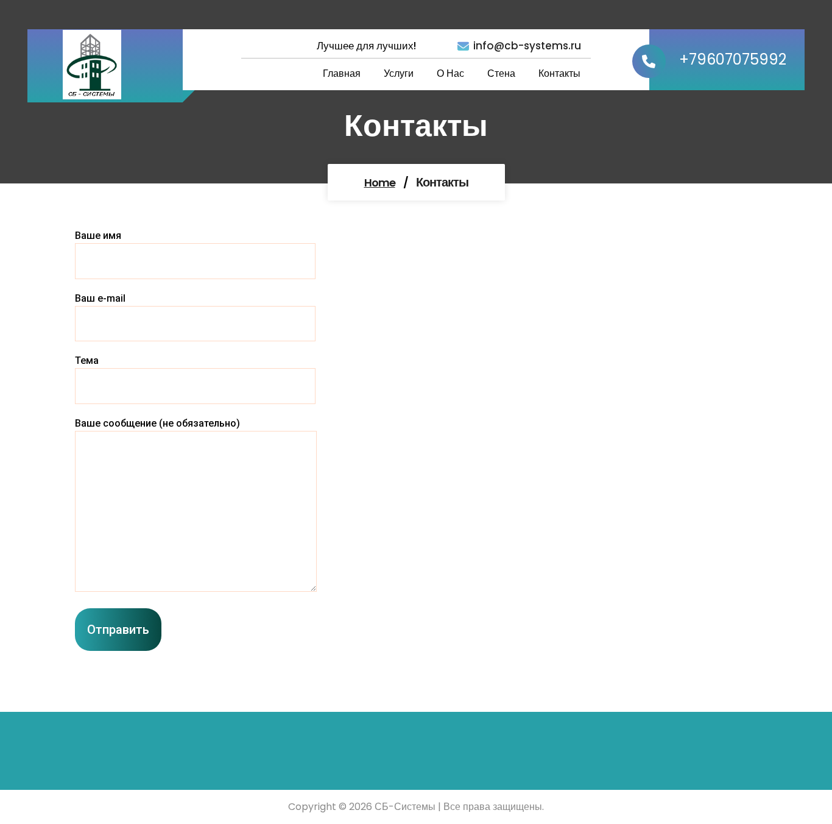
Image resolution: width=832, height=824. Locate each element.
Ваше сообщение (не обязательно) (157, 423)
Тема (87, 360)
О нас (450, 73)
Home (379, 182)
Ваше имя (98, 235)
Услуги (399, 73)
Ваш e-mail (100, 298)
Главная (342, 73)
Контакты (559, 73)
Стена (501, 73)
